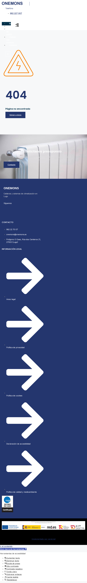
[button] (13, 549)
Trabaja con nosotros (11, 40)
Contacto (13, 45)
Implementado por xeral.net (44, 539)
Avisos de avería (10, 31)
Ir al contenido (6, 546)
